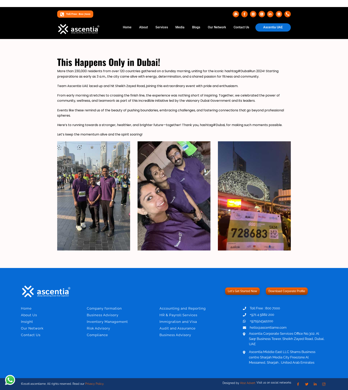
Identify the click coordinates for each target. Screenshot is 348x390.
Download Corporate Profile (286, 291)
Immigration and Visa (178, 322)
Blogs (196, 27)
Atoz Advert (247, 383)
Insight (27, 322)
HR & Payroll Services (178, 315)
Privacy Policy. (94, 383)
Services (161, 27)
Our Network (217, 27)
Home (127, 27)
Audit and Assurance (178, 328)
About (143, 27)
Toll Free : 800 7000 (78, 13)
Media (179, 27)
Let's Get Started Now (242, 291)
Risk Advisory (98, 328)
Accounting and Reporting (183, 308)
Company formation (104, 308)
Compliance (97, 335)
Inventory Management (107, 322)
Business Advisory (102, 315)
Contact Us (241, 27)
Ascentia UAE (273, 27)
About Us (29, 315)
